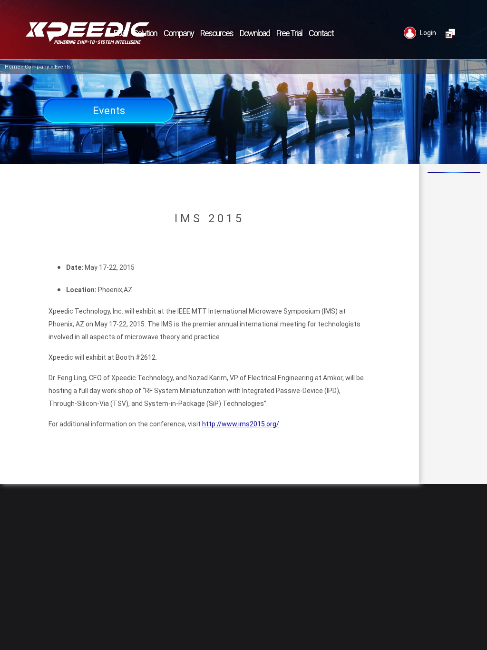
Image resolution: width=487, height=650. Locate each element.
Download (255, 33)
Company (37, 67)
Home (12, 67)
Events (63, 67)
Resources (216, 33)
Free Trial (289, 33)
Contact (321, 33)
